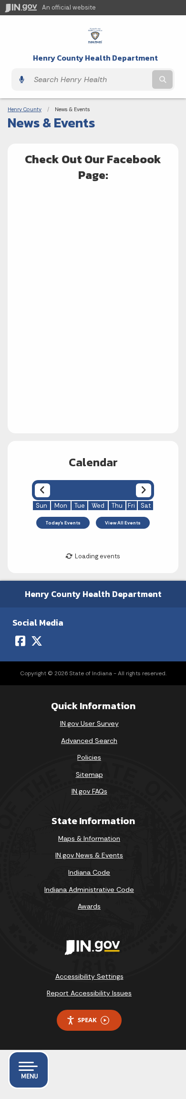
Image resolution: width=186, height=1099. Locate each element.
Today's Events (63, 523)
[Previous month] (42, 490)
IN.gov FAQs (89, 791)
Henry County (24, 109)
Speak (87, 1019)
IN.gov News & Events (89, 855)
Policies (89, 757)
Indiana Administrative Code (89, 889)
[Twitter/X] (36, 641)
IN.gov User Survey (89, 723)
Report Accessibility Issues (89, 993)
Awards (89, 906)
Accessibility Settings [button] (89, 976)
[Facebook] (20, 641)
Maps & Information (89, 838)
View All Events (123, 523)
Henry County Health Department (95, 58)
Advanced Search (89, 740)
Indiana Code (89, 872)
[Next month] (143, 490)
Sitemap (89, 774)
